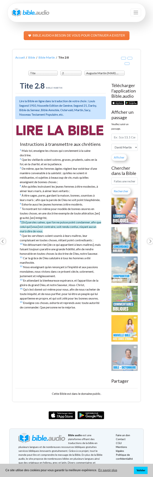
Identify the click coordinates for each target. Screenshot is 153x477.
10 (21, 243)
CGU (119, 443)
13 (21, 279)
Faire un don (123, 435)
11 (21, 257)
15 (21, 302)
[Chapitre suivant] (150, 241)
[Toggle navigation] (136, 12)
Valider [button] (141, 470)
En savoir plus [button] (107, 470)
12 (21, 266)
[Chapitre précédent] (3, 241)
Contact (121, 439)
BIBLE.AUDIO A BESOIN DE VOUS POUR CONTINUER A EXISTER (79, 35)
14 (21, 288)
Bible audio (75, 435)
